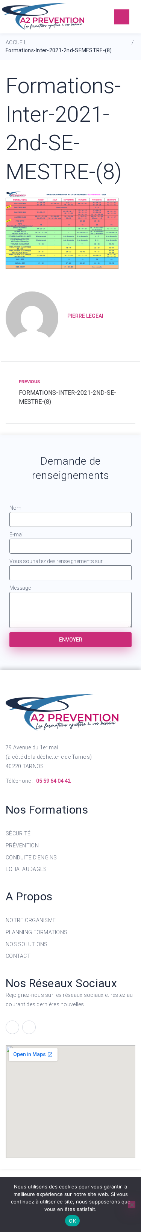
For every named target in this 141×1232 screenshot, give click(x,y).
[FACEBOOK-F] (12, 1027)
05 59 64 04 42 (53, 781)
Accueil (16, 42)
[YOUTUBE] (29, 1027)
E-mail (16, 534)
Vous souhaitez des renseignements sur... (57, 561)
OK (72, 1221)
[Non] (131, 1204)
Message (20, 588)
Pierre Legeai (85, 316)
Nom (15, 508)
